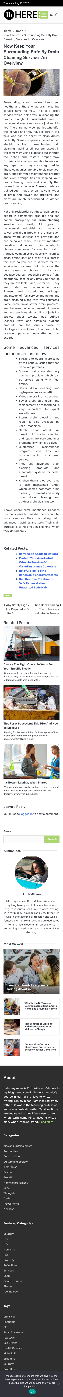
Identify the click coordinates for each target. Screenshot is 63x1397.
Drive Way (9, 1316)
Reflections (10, 1265)
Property (9, 1260)
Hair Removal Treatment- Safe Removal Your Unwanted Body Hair (36, 583)
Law (6, 1239)
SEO (6, 1327)
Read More (46, 1122)
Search (8, 831)
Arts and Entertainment (18, 1146)
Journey (9, 1233)
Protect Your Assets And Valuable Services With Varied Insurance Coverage (37, 562)
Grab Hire (9, 1358)
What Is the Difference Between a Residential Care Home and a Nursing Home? (40, 1006)
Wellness (9, 1209)
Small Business (13, 1281)
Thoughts (9, 1193)
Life (6, 1244)
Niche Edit (10, 1353)
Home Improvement (16, 1182)
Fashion (8, 1172)
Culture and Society (16, 1161)
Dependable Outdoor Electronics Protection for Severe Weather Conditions (40, 1047)
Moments (9, 1249)
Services (9, 1270)
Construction (12, 1156)
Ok (32, 1391)
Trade (7, 595)
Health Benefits (13, 1348)
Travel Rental (11, 1203)
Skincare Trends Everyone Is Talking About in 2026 (27, 987)
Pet (6, 1254)
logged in (26, 814)
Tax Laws (9, 1337)
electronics (10, 1167)
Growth (8, 1177)
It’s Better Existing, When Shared (25, 782)
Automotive (11, 1151)
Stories (8, 1286)
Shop (7, 1275)
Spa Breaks (10, 1342)
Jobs (7, 1188)
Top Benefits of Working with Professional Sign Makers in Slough (38, 1026)
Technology (11, 1291)
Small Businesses (14, 1332)
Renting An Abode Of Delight (38, 554)
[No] (58, 1384)
